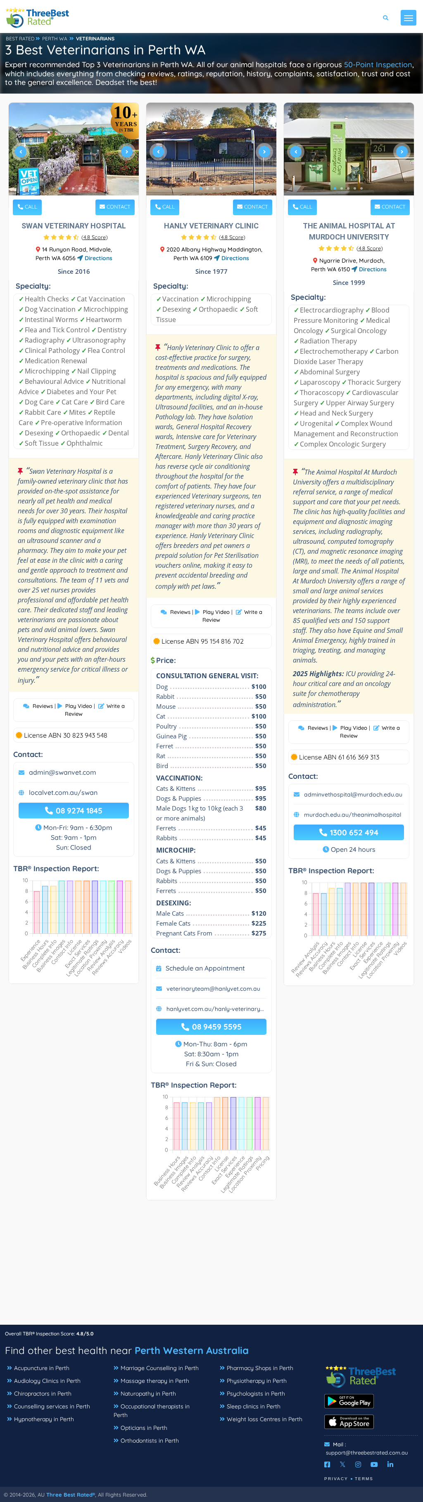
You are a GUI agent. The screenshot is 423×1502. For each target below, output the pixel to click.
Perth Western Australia (192, 1350)
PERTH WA (54, 38)
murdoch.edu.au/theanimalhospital (352, 814)
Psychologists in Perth (256, 1393)
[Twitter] (343, 1464)
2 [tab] (66, 188)
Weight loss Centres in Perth (264, 1419)
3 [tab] (73, 188)
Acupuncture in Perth (41, 1368)
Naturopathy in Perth (148, 1393)
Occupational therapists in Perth (152, 1411)
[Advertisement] (211, 1266)
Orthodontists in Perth (150, 1440)
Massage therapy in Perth (155, 1380)
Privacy (336, 1478)
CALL (30, 206)
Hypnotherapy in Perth (44, 1419)
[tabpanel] (74, 155)
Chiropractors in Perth (42, 1393)
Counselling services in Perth (52, 1406)
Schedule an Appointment (205, 968)
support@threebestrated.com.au (367, 1452)
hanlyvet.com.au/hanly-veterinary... (215, 1009)
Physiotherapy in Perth (257, 1380)
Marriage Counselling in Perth (160, 1368)
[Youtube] (374, 1464)
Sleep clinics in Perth (253, 1406)
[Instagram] (358, 1464)
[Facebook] (327, 1464)
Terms (364, 1478)
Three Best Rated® (70, 1494)
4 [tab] (79, 188)
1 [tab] (60, 188)
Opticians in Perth (144, 1427)
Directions (97, 258)
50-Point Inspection (378, 64)
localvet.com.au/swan (63, 792)
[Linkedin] (390, 1464)
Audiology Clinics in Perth (47, 1380)
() (94, 237)
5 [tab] (86, 188)
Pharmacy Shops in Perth (260, 1368)
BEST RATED (20, 38)
